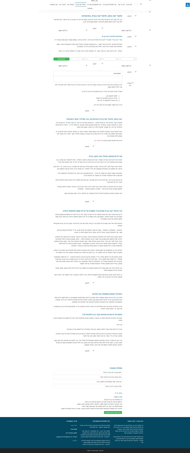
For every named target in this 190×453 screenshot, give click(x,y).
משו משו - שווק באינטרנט (97, 450)
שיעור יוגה (62, 4)
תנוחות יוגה (70, 4)
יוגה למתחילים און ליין (110, 4)
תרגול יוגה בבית (81, 4)
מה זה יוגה (121, 4)
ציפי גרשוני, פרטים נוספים (113, 412)
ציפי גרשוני (74, 425)
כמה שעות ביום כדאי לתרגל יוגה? (110, 377)
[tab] (88, 372)
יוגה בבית (129, 4)
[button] (55, 73)
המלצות (90, 8)
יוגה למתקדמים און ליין (94, 4)
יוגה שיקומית (54, 4)
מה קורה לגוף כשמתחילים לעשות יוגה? (109, 382)
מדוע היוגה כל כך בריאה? (113, 386)
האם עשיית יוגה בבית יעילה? (112, 372)
